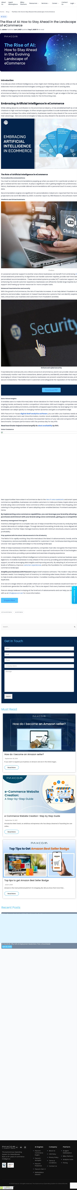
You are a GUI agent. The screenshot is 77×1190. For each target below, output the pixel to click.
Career (54, 3)
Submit (8, 696)
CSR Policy (52, 1154)
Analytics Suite (68, 1159)
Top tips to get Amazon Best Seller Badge (26, 880)
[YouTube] (21, 1147)
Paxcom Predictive (38, 1165)
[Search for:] (39, 627)
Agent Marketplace (13, 3)
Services (45, 3)
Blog (7, 12)
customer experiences (32, 565)
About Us (3, 3)
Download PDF (51, 390)
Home (2, 12)
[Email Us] (16, 1147)
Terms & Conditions (52, 1162)
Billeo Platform (23, 3)
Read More (12, 767)
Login (72, 3)
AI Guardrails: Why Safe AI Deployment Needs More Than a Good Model (26, 944)
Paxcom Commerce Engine (39, 1153)
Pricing (65, 1163)
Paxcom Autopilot (38, 1159)
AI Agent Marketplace (67, 1152)
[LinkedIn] (25, 1147)
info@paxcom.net (16, 593)
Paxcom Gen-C (40, 1169)
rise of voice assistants (55, 499)
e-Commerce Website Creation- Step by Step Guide (32, 816)
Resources (33, 3)
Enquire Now (9, 600)
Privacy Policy (53, 1157)
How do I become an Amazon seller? (24, 754)
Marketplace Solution (39, 1173)
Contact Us (65, 3)
